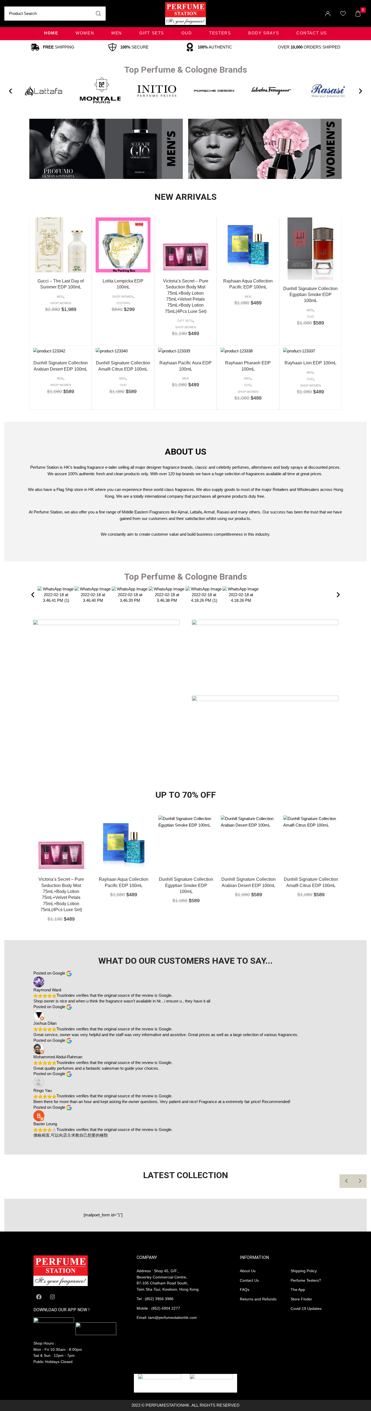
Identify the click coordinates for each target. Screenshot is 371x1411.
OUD (186, 33)
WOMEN (85, 33)
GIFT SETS (151, 33)
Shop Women (60, 303)
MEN (116, 33)
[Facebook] (38, 1296)
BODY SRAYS (263, 33)
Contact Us (311, 33)
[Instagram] (52, 1296)
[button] (10, 91)
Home (51, 33)
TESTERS (220, 33)
